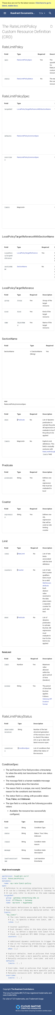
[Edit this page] (51, 26)
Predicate (21, 420)
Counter (21, 570)
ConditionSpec (24, 748)
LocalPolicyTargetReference (27, 253)
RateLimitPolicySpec (24, 60)
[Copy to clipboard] (52, 876)
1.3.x (41, 13)
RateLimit (21, 554)
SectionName (22, 267)
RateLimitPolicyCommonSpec (28, 136)
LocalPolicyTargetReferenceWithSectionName (34, 109)
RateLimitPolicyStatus (25, 79)
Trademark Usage (36, 999)
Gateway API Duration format (47, 701)
